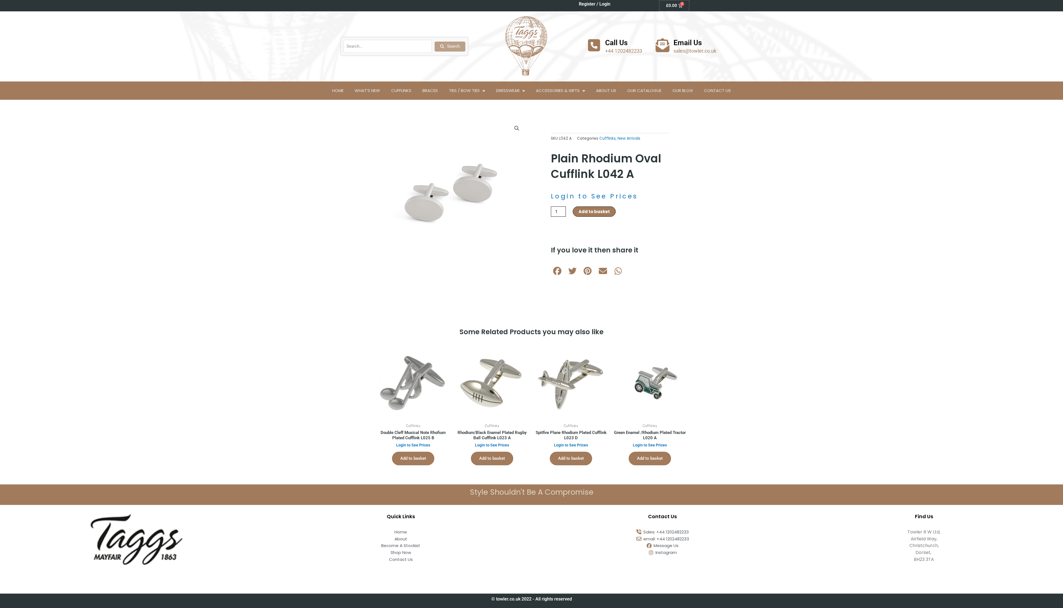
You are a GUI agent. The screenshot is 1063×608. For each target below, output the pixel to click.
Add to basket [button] (413, 458)
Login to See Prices (594, 196)
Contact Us (717, 90)
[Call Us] (594, 45)
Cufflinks (401, 90)
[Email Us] (662, 45)
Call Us (616, 43)
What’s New (367, 90)
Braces (430, 90)
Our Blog (682, 90)
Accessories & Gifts (558, 90)
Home (338, 90)
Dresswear (508, 90)
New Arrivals (629, 138)
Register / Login (594, 4)
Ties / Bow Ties (464, 90)
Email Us (688, 43)
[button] (517, 128)
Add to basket (594, 211)
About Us (606, 90)
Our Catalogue (644, 90)
